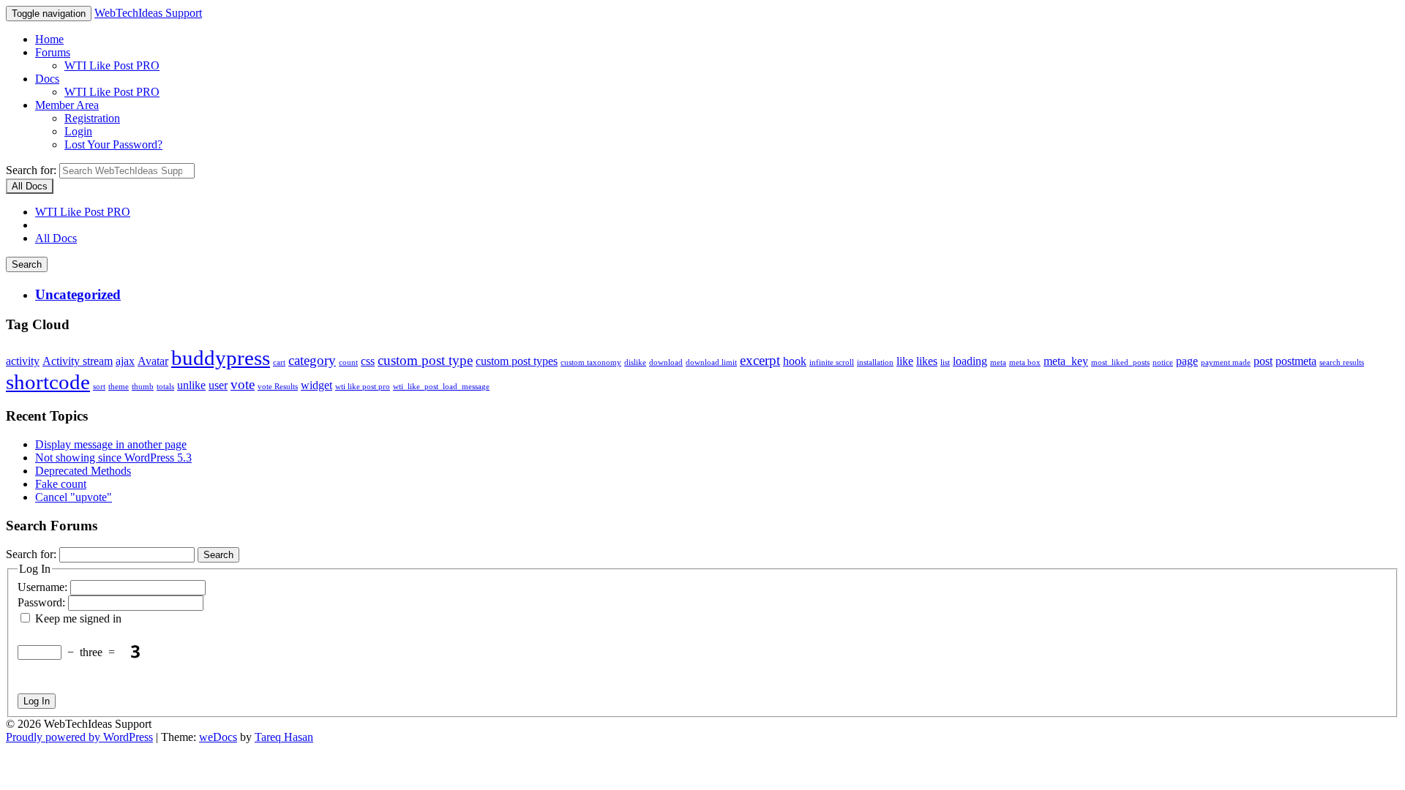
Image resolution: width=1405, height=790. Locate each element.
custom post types (517, 361)
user (218, 385)
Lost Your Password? (113, 144)
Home (49, 39)
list (945, 362)
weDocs (218, 737)
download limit (711, 362)
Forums (52, 52)
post (1263, 361)
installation (875, 362)
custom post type (425, 360)
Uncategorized (78, 294)
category (312, 360)
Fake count (60, 484)
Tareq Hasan (284, 737)
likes (926, 361)
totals (165, 387)
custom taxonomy (591, 362)
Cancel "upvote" (73, 497)
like (904, 361)
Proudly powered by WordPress (79, 737)
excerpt (760, 360)
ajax (125, 361)
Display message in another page (111, 444)
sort (99, 387)
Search (27, 264)
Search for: (31, 170)
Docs (47, 78)
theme (118, 387)
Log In (36, 701)
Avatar (153, 361)
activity (23, 361)
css (368, 361)
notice (1163, 362)
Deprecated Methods (83, 470)
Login (78, 131)
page (1187, 361)
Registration (92, 118)
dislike (635, 362)
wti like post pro (362, 387)
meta (998, 362)
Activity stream (77, 361)
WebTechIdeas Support (148, 13)
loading (970, 361)
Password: (43, 602)
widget (316, 385)
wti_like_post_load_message (441, 387)
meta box (1025, 362)
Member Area (67, 105)
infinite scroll (831, 362)
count (348, 362)
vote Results (278, 387)
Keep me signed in (78, 618)
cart (279, 362)
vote (243, 384)
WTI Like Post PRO (112, 65)
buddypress (220, 357)
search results (1341, 362)
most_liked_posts (1120, 362)
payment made (1226, 362)
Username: (44, 587)
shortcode (48, 382)
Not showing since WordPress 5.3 (113, 457)
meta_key (1066, 361)
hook (794, 361)
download (666, 362)
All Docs (56, 238)
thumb (143, 387)
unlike (191, 385)
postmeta (1295, 361)
